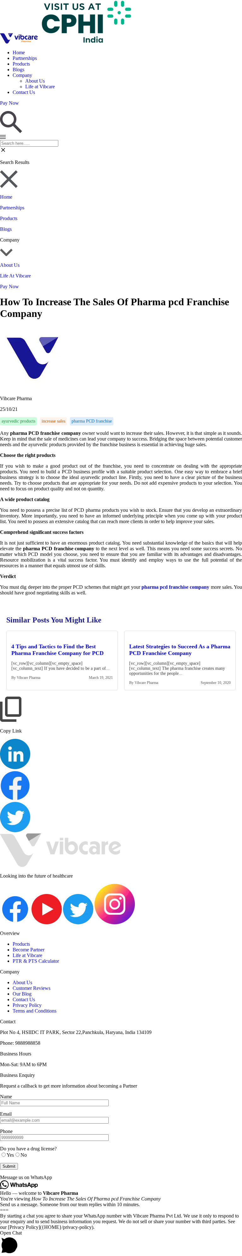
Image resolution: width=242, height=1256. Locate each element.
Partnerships (25, 58)
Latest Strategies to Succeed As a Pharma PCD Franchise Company (179, 649)
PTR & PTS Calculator (36, 961)
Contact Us (24, 92)
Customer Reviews (31, 988)
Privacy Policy (27, 1005)
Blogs (18, 69)
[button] (121, 1177)
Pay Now (9, 286)
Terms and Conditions (34, 1011)
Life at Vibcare (40, 86)
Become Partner (28, 949)
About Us (35, 81)
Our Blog (22, 993)
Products (21, 64)
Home (19, 52)
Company (22, 75)
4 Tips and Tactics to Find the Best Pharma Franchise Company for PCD (57, 649)
